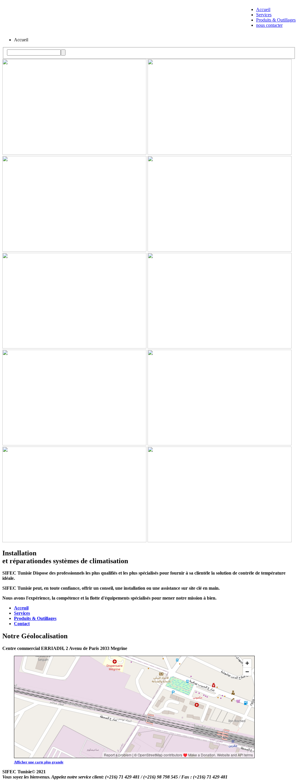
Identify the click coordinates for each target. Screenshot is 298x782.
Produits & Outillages (276, 19)
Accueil (263, 9)
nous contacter (269, 25)
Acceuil (21, 607)
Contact (22, 623)
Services (264, 14)
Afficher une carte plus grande (38, 762)
